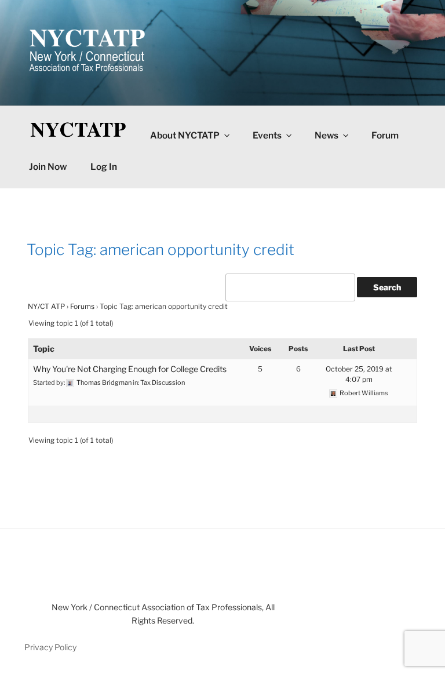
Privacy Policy (50, 647)
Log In (103, 166)
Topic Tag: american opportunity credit (160, 249)
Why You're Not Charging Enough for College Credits (130, 369)
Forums (82, 306)
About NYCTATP (185, 135)
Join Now (48, 166)
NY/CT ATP (46, 306)
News (326, 135)
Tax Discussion (162, 382)
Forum (385, 135)
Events (267, 135)
